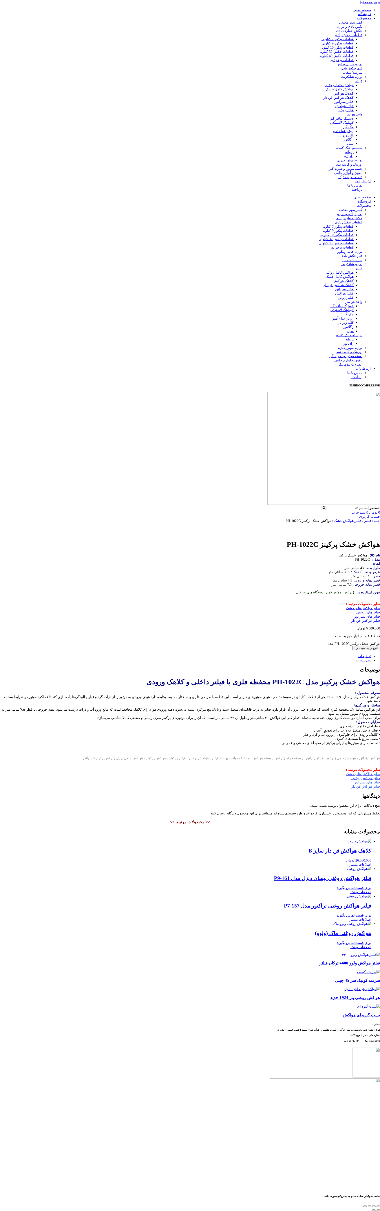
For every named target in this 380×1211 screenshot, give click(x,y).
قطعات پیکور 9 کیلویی (338, 43)
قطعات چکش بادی (348, 35)
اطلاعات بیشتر (360, 864)
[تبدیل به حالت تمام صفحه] (374, 1206)
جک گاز (348, 127)
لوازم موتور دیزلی (349, 160)
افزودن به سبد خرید (366, 648)
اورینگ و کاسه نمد (349, 164)
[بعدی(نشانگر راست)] (374, 1210)
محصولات (364, 18)
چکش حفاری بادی (349, 31)
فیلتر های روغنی (368, 612)
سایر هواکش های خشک (363, 608)
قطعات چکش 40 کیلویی (336, 56)
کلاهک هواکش (343, 93)
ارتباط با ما (363, 181)
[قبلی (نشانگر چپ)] (378, 1210)
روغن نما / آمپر (343, 131)
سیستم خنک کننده (349, 148)
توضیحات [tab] (364, 656)
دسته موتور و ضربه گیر (345, 168)
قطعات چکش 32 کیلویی (336, 51)
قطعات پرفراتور (342, 60)
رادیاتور (348, 156)
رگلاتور (348, 139)
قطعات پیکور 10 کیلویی (337, 47)
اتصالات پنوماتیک (350, 177)
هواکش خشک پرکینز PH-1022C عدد (354, 644)
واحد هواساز (353, 114)
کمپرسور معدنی (350, 22)
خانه (377, 521)
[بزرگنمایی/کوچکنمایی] (378, 1206)
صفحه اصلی (362, 10)
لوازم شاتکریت (351, 77)
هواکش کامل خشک (339, 89)
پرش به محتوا (370, 2)
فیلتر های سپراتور (367, 616)
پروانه (349, 152)
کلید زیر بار (346, 135)
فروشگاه (364, 14)
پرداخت (356, 189)
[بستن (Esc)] (365, 1206)
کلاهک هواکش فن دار (338, 97)
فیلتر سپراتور (344, 102)
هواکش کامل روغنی (339, 85)
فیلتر (358, 81)
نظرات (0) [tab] (363, 660)
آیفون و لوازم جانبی (348, 173)
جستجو (375, 508)
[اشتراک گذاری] (369, 1206)
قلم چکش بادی (351, 68)
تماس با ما (354, 185)
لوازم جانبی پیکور (349, 64)
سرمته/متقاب (352, 72)
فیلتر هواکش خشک (348, 521)
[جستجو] (324, 508)
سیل (350, 143)
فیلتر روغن (346, 110)
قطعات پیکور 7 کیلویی (338, 39)
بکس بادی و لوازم (349, 26)
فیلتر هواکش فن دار (365, 620)
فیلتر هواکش (344, 106)
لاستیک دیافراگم (342, 118)
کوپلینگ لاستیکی (342, 122)
